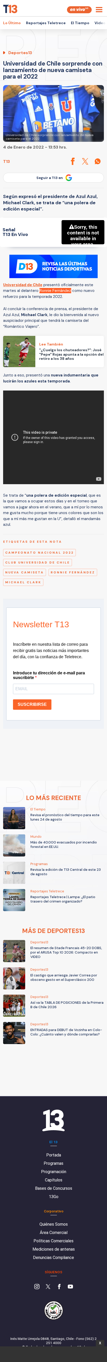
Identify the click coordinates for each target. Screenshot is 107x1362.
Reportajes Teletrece (46, 23)
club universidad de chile (37, 562)
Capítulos (53, 1180)
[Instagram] (37, 1287)
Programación (53, 1171)
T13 (6, 161)
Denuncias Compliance (53, 1257)
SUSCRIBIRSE (32, 704)
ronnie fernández (73, 572)
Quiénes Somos (53, 1224)
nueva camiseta (24, 572)
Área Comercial (54, 1232)
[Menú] (99, 9)
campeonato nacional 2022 (39, 553)
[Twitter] (48, 1287)
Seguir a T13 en (49, 178)
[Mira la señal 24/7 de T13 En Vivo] (79, 9)
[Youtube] (70, 1287)
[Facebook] (59, 1287)
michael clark (23, 582)
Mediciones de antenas (53, 1249)
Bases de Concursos (53, 1188)
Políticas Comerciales (53, 1240)
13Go (53, 1196)
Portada (53, 1155)
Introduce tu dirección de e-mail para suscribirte (49, 675)
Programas (53, 1163)
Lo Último (12, 23)
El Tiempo (80, 23)
